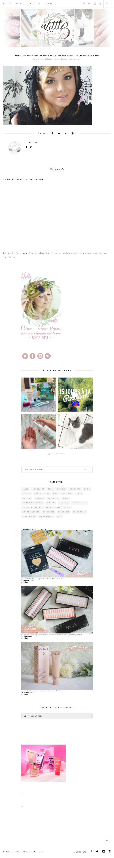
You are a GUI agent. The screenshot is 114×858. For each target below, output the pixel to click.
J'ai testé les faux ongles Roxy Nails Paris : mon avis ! (43, 579)
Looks (79, 493)
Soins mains (29, 516)
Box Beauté (38, 489)
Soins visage (46, 516)
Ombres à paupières (33, 503)
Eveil (87, 489)
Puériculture (53, 507)
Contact (49, 4)
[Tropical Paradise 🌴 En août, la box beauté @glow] (38, 395)
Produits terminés (32, 507)
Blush (26, 489)
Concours (75, 489)
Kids (55, 493)
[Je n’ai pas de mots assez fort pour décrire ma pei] (75, 431)
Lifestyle (66, 493)
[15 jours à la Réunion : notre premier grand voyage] (75, 395)
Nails (65, 498)
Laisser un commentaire (71, 59)
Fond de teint (41, 493)
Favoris (26, 493)
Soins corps (79, 512)
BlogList (35, 4)
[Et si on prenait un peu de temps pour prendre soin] (38, 431)
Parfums (51, 503)
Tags (59, 516)
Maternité (53, 498)
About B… (21, 4)
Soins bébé (48, 512)
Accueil (7, 4)
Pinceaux (64, 503)
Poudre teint (80, 503)
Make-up (27, 498)
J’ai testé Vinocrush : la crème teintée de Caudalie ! (43, 691)
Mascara (39, 498)
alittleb (55, 59)
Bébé (50, 489)
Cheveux (61, 489)
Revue (67, 507)
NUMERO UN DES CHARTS (34, 529)
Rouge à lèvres (31, 512)
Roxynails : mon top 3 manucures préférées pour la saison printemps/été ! (51, 635)
